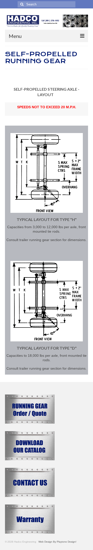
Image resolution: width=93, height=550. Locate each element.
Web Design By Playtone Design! (56, 541)
